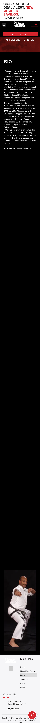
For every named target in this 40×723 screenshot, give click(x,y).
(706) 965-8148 (13, 708)
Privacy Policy (11, 720)
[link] (28, 667)
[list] (28, 677)
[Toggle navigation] (4, 25)
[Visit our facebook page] (11, 668)
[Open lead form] (32, 715)
